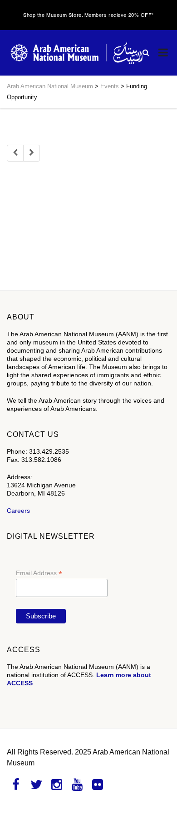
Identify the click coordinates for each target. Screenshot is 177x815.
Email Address (39, 573)
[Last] (31, 153)
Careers (18, 510)
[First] (15, 153)
